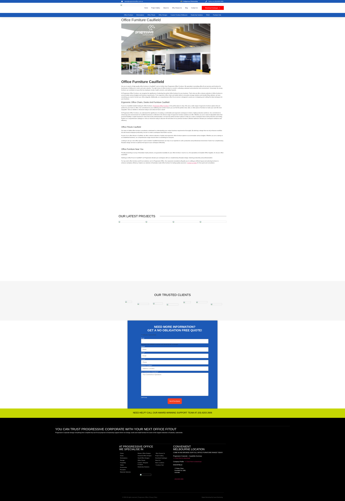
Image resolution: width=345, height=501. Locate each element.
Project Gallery (155, 8)
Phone (143, 359)
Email (142, 338)
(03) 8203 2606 (179, 479)
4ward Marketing (218, 497)
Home (146, 8)
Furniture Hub (217, 15)
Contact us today (192, 163)
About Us (166, 8)
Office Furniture (128, 15)
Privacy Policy (153, 497)
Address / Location (146, 365)
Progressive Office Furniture (161, 106)
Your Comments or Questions (149, 372)
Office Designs (163, 15)
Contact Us (194, 8)
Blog (186, 8)
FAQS (208, 15)
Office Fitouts (151, 15)
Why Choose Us (177, 8)
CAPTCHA (144, 397)
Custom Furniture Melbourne (179, 15)
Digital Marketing (206, 497)
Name (143, 346)
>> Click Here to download (181, 458)
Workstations (140, 15)
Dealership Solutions (197, 15)
